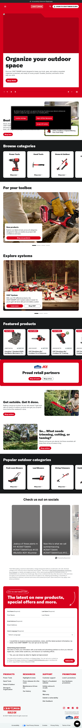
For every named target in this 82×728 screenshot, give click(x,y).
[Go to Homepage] (37, 6)
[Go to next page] (72, 91)
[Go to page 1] (34, 245)
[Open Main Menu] (5, 7)
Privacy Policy (36, 658)
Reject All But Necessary (44, 118)
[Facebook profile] (72, 708)
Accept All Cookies (42, 124)
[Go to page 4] (48, 245)
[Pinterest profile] (77, 708)
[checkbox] (8, 642)
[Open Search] (50, 7)
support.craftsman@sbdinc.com (38, 660)
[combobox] (41, 635)
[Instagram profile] (64, 708)
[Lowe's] (69, 717)
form (18, 660)
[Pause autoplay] (77, 91)
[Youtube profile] (68, 708)
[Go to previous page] (4, 91)
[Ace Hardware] (76, 717)
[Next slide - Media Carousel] (75, 528)
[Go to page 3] (43, 245)
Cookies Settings (21, 118)
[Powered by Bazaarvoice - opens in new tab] (62, 558)
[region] (41, 166)
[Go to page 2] (39, 245)
